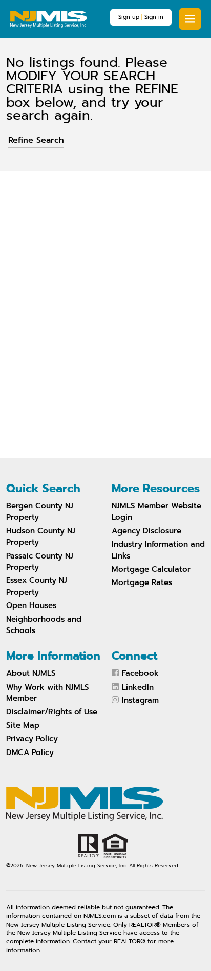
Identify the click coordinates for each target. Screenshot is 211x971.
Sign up (128, 17)
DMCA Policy (30, 752)
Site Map (22, 725)
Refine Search (36, 140)
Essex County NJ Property (36, 586)
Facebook (140, 673)
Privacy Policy (32, 738)
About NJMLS (31, 673)
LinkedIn (138, 687)
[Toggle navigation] (190, 19)
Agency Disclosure (146, 531)
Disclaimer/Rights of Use (51, 711)
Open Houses (31, 605)
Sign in (153, 17)
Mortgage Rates (142, 582)
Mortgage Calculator (151, 569)
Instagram (140, 700)
